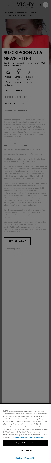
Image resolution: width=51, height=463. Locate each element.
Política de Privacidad (19, 437)
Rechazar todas (25, 451)
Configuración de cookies (25, 458)
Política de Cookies (36, 437)
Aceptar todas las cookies (25, 443)
